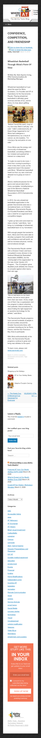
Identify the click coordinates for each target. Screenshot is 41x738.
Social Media (12, 608)
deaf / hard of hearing (15, 545)
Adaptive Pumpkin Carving (23, 383)
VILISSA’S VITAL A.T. (30, 394)
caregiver (11, 536)
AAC (9, 511)
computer (11, 542)
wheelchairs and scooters (15, 357)
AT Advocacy (13, 520)
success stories (13, 611)
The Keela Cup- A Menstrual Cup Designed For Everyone (14, 396)
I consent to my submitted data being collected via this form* (19, 682)
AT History (11, 526)
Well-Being (12, 633)
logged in (20, 416)
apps (9, 517)
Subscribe (12, 440)
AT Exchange (13, 523)
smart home (12, 605)
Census (10, 539)
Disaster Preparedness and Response (18, 550)
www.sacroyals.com (15, 350)
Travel (10, 617)
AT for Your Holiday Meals (23, 375)
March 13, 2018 (25, 52)
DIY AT (10, 554)
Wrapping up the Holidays (16, 371)
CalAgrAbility (12, 533)
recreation (22, 355)
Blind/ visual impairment (16, 530)
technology (12, 614)
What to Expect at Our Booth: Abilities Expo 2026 (18, 478)
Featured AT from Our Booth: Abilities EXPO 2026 (18, 470)
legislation (11, 586)
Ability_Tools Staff (13, 52)
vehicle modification (15, 624)
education (11, 560)
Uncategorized (13, 621)
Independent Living (15, 579)
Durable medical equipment (18, 557)
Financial (11, 570)
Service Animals (14, 602)
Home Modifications (15, 576)
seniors (10, 598)
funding (10, 573)
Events (10, 567)
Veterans (11, 627)
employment (12, 564)
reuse (10, 595)
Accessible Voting (14, 514)
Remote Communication (17, 592)
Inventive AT (12, 583)
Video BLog (12, 630)
